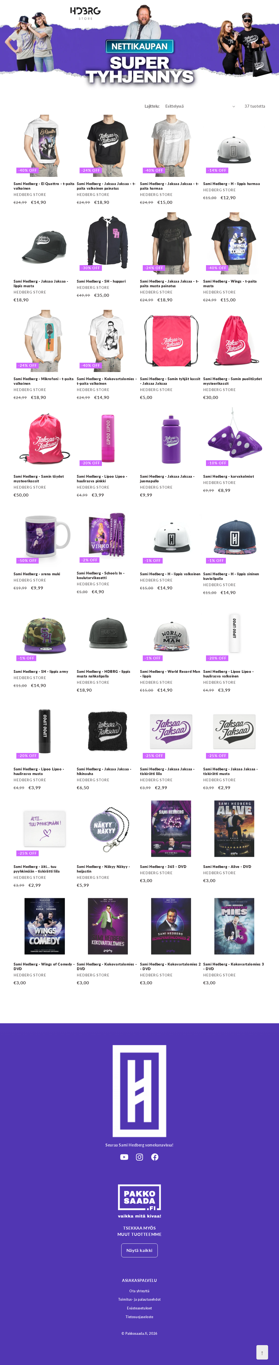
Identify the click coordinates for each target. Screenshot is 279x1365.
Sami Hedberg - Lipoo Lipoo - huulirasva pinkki (102, 478)
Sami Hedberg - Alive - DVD (227, 866)
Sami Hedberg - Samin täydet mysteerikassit (39, 478)
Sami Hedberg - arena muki (37, 574)
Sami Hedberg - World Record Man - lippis (170, 673)
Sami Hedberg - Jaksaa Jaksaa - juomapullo (167, 478)
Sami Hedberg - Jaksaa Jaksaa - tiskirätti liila (167, 771)
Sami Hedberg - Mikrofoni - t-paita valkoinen (44, 381)
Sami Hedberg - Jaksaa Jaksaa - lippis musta (41, 283)
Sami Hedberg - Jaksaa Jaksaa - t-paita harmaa (169, 185)
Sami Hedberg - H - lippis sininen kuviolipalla (231, 576)
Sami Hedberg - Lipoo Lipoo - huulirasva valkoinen (228, 673)
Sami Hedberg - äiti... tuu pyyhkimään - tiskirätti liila (37, 868)
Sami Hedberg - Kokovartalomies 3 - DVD (233, 966)
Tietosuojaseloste (139, 1317)
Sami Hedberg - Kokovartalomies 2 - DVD (170, 966)
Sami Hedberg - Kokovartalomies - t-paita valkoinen (107, 381)
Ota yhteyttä (139, 1291)
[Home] (139, 1201)
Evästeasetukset (139, 1308)
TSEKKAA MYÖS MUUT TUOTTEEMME (139, 1231)
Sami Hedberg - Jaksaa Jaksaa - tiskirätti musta (230, 771)
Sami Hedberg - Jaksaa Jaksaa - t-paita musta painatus (169, 283)
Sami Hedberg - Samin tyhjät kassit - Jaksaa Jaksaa (170, 381)
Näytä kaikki (139, 1250)
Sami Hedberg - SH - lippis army (41, 671)
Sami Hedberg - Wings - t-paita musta (230, 283)
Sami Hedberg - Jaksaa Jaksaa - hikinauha (104, 771)
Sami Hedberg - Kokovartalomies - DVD (107, 966)
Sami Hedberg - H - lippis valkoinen (170, 574)
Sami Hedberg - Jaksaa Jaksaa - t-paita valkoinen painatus (106, 185)
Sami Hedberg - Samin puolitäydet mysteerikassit (232, 381)
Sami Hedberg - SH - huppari (101, 281)
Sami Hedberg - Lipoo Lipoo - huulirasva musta (39, 771)
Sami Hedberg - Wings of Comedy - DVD (44, 966)
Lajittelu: (152, 106)
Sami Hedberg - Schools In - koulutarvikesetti (101, 575)
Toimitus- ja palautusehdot (139, 1299)
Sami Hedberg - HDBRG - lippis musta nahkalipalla (103, 673)
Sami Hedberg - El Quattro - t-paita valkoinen (44, 185)
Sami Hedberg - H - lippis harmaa (231, 183)
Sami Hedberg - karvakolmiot (228, 476)
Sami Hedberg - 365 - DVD (163, 866)
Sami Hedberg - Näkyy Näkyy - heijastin (103, 868)
